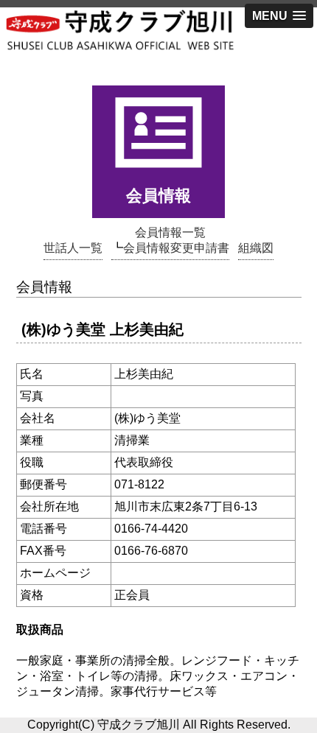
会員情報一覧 (170, 232)
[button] (279, 16)
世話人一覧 (72, 248)
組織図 (256, 248)
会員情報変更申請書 (176, 248)
